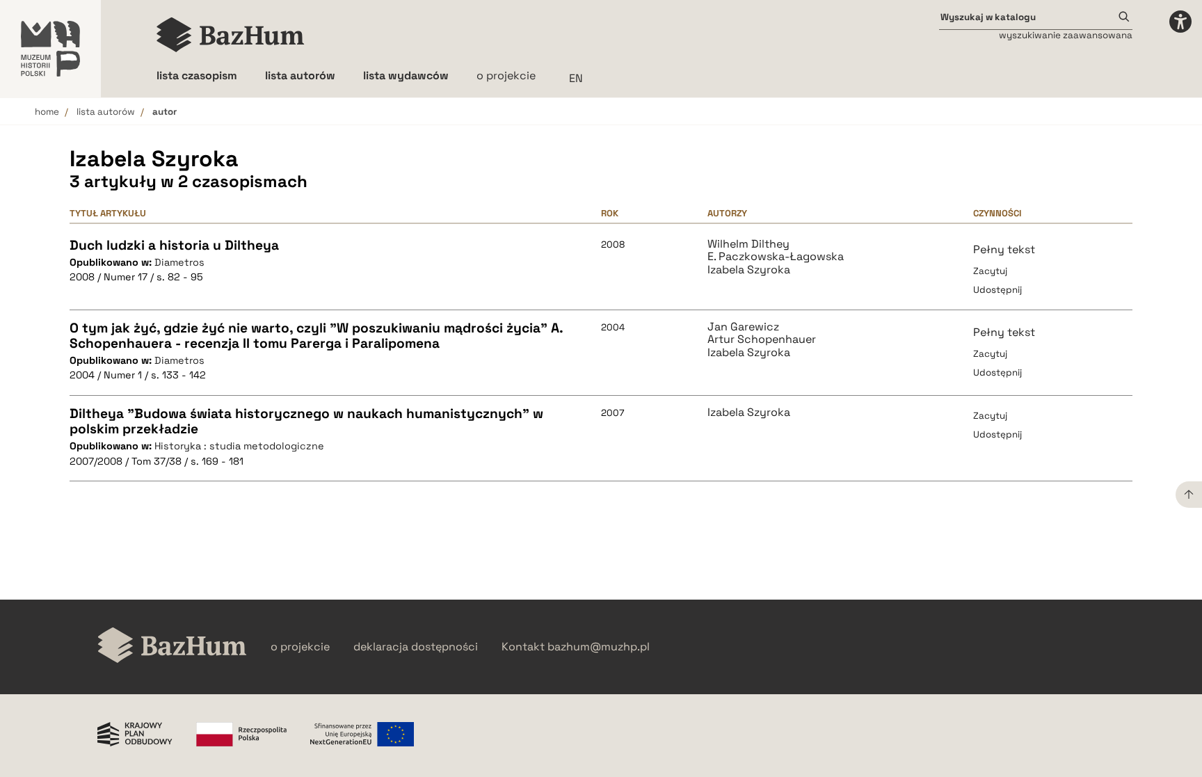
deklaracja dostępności (415, 647)
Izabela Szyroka (748, 270)
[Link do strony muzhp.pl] (50, 48)
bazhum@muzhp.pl (598, 647)
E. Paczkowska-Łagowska (775, 256)
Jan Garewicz (743, 327)
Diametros (179, 262)
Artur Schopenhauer (761, 339)
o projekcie (506, 75)
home (47, 112)
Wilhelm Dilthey (748, 244)
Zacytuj (990, 271)
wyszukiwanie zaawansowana (1065, 35)
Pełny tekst (1004, 249)
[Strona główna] (231, 35)
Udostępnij (997, 290)
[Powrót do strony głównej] (172, 646)
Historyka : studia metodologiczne (239, 446)
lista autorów (106, 112)
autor (164, 112)
